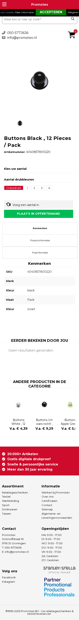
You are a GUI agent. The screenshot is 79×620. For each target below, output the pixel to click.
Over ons (47, 496)
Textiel (6, 496)
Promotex (39, 4)
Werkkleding (10, 500)
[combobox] (39, 19)
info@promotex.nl (22, 38)
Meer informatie (24, 12)
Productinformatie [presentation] (40, 240)
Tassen (6, 513)
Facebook (9, 577)
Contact (47, 505)
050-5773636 (17, 33)
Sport (6, 505)
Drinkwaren (9, 509)
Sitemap (47, 509)
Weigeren (73, 12)
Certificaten (49, 500)
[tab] (39, 228)
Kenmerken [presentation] (40, 228)
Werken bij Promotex (56, 492)
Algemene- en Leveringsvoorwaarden (57, 515)
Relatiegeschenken (15, 492)
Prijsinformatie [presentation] (40, 252)
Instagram (8, 581)
